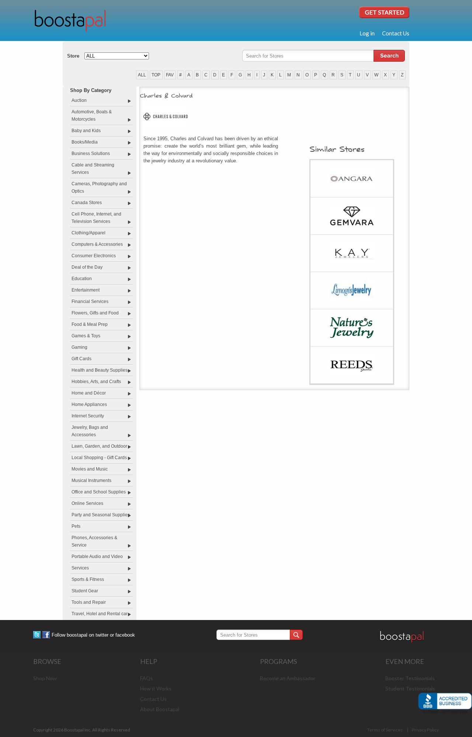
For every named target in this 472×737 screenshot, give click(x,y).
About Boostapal (159, 709)
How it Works (155, 688)
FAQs (146, 678)
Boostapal (70, 19)
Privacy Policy (425, 730)
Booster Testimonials (410, 678)
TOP (156, 75)
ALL (142, 75)
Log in (367, 33)
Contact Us (395, 33)
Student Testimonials (410, 688)
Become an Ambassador (287, 678)
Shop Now (45, 678)
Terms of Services (385, 730)
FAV (170, 75)
